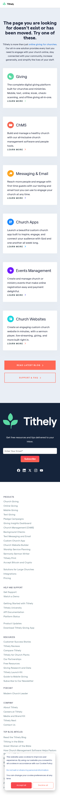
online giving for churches (43, 44)
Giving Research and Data (17, 667)
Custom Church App (14, 540)
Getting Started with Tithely (18, 603)
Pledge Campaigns (13, 518)
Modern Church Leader (15, 693)
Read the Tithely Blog (14, 737)
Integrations (9, 573)
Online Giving (10, 505)
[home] (20, 4)
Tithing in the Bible (13, 741)
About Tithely (10, 707)
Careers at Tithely (12, 711)
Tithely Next (9, 720)
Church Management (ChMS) (18, 527)
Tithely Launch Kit (12, 672)
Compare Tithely (12, 650)
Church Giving (11, 501)
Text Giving (9, 514)
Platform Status (11, 616)
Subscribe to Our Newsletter (18, 680)
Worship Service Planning (16, 549)
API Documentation (13, 612)
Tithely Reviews (11, 646)
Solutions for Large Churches (18, 569)
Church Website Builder (16, 545)
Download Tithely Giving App (18, 627)
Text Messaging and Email (17, 536)
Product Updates (12, 623)
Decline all (43, 785)
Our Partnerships (12, 659)
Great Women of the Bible (17, 745)
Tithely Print (9, 558)
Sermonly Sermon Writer (16, 553)
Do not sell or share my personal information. (28, 770)
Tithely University (12, 607)
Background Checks (14, 531)
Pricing (7, 578)
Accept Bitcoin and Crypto (17, 562)
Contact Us (9, 724)
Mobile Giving (10, 510)
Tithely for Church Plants (16, 654)
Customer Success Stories (17, 641)
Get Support (10, 592)
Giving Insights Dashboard (17, 523)
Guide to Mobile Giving (15, 676)
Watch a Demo (11, 596)
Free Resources (11, 663)
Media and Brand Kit (14, 716)
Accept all (21, 785)
